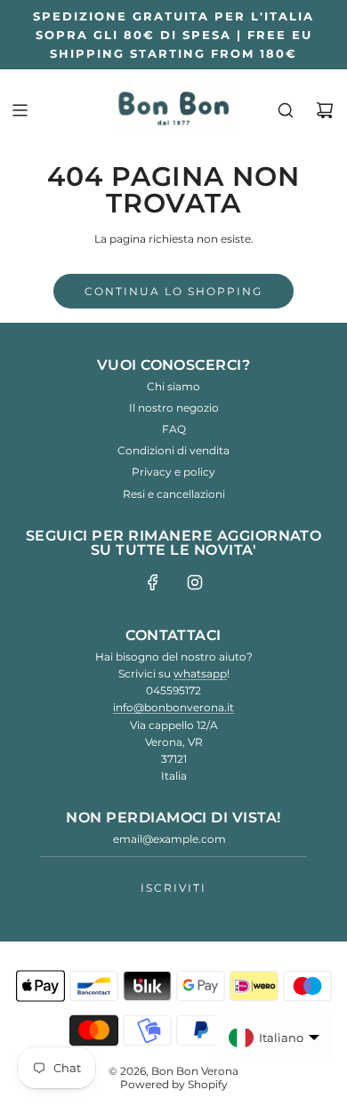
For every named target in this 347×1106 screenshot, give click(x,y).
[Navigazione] (19, 110)
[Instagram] (194, 582)
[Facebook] (153, 582)
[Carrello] (324, 110)
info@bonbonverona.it (173, 707)
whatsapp (200, 673)
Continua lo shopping (173, 291)
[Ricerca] (285, 110)
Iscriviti (173, 887)
